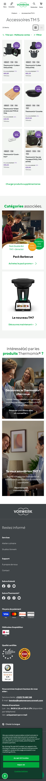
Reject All (21, 765)
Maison (14, 13)
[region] (21, 753)
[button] (5, 776)
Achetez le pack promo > (21, 263)
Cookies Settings (21, 771)
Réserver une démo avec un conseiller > (21, 412)
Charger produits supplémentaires (23, 184)
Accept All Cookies (21, 758)
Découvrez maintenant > (21, 324)
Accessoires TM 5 (28, 13)
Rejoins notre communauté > (21, 489)
